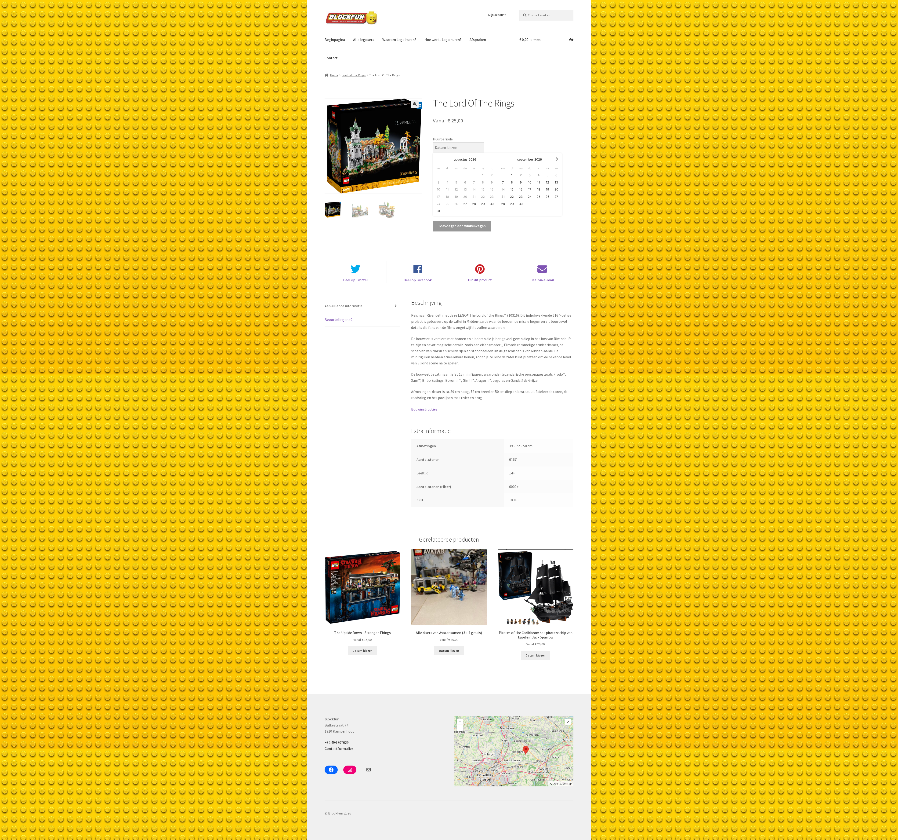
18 (538, 189)
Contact (331, 57)
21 (503, 196)
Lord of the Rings (354, 75)
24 (530, 196)
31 (438, 211)
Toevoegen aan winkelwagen (462, 226)
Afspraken (478, 39)
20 (556, 189)
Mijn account (497, 15)
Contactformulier (339, 748)
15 (512, 189)
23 (521, 196)
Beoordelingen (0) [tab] (339, 319)
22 (512, 196)
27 (465, 204)
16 (520, 189)
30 (492, 204)
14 (503, 189)
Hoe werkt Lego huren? (442, 39)
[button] (415, 104)
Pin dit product (480, 280)
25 (538, 196)
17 (529, 189)
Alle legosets (363, 39)
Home (334, 75)
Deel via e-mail (542, 280)
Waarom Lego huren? (399, 39)
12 (547, 182)
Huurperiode (443, 139)
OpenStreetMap (562, 783)
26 (547, 196)
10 (529, 182)
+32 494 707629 (337, 742)
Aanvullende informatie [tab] (343, 306)
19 (547, 189)
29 (483, 204)
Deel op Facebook (418, 280)
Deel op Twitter (355, 280)
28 (474, 204)
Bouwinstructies (424, 409)
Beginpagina (335, 39)
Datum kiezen (362, 651)
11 (538, 182)
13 (556, 182)
